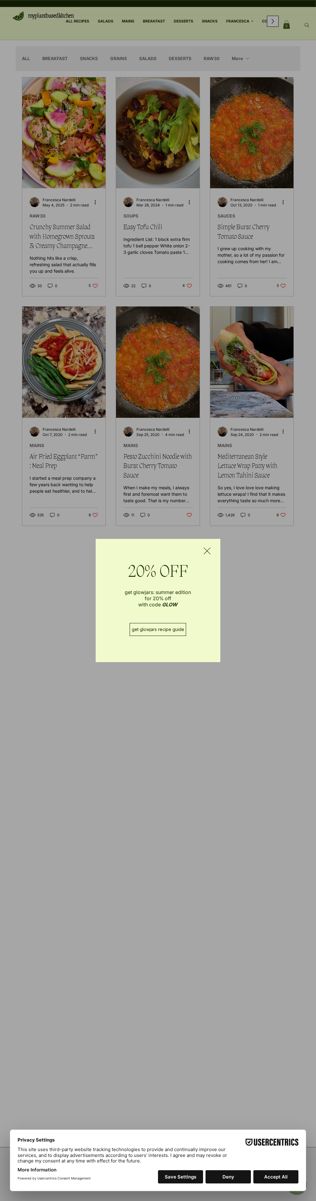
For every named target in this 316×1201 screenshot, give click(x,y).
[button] (207, 551)
